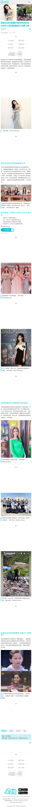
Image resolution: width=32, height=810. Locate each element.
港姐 (24, 731)
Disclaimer (12, 802)
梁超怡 (11, 731)
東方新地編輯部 (4, 32)
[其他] (30, 29)
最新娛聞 (3, 29)
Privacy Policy (19, 802)
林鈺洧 (18, 731)
